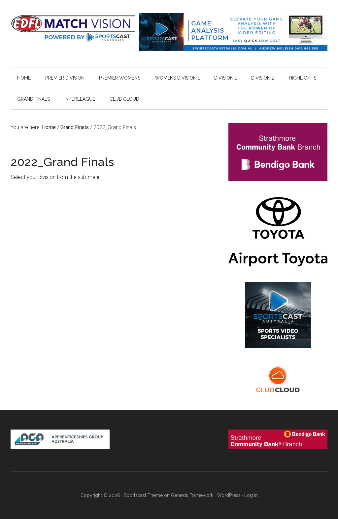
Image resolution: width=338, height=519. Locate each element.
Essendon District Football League (73, 28)
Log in (251, 495)
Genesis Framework (192, 495)
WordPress (229, 495)
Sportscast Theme (143, 495)
